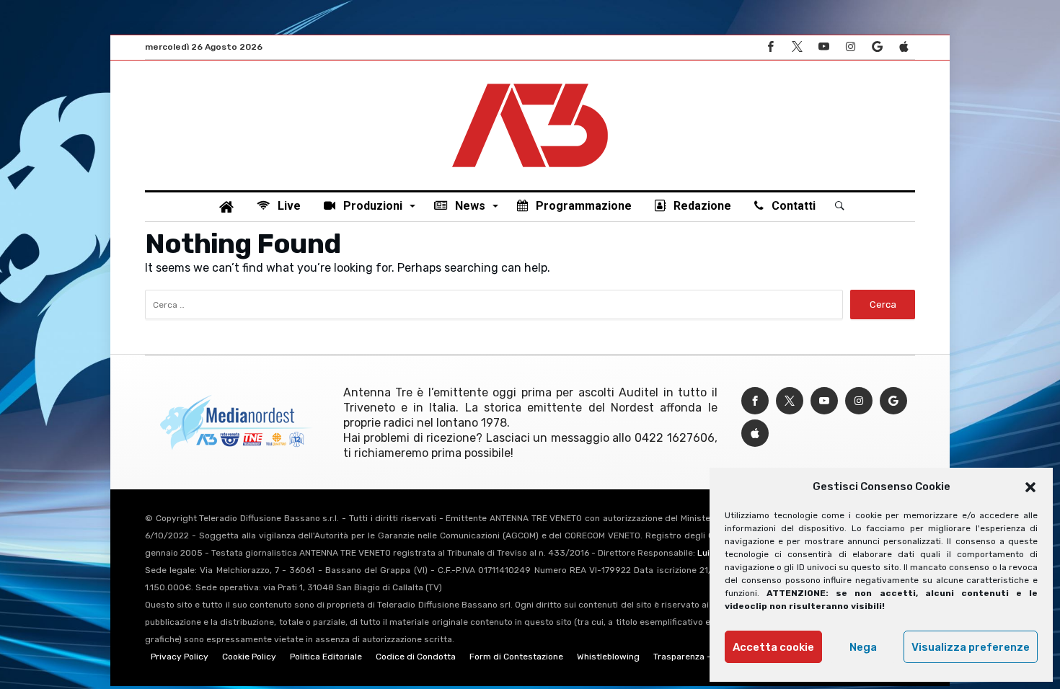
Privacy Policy (179, 657)
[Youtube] (823, 47)
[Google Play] (876, 47)
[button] (1030, 487)
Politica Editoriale (326, 657)
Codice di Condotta (416, 657)
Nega (863, 647)
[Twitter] (796, 47)
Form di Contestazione (516, 657)
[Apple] (903, 47)
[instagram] (850, 47)
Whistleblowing (608, 657)
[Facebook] (770, 47)
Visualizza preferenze (970, 647)
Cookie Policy (249, 657)
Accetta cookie (773, 647)
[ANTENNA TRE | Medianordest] (530, 82)
